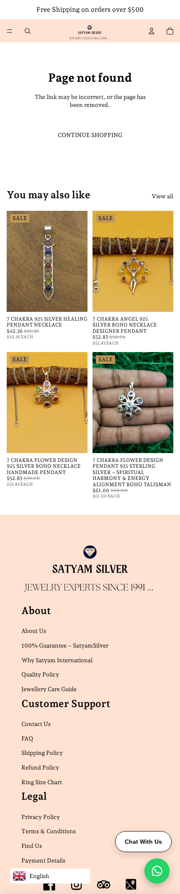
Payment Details (43, 860)
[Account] (151, 31)
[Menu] (9, 31)
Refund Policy (40, 767)
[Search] (27, 31)
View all (162, 196)
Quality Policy (40, 674)
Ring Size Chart (41, 781)
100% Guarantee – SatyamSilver (64, 645)
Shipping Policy (42, 752)
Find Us (31, 845)
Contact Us (36, 723)
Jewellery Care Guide (49, 688)
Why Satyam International (57, 659)
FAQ (27, 738)
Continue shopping (90, 135)
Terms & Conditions (48, 831)
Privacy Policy (40, 816)
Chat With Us (143, 841)
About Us (33, 630)
